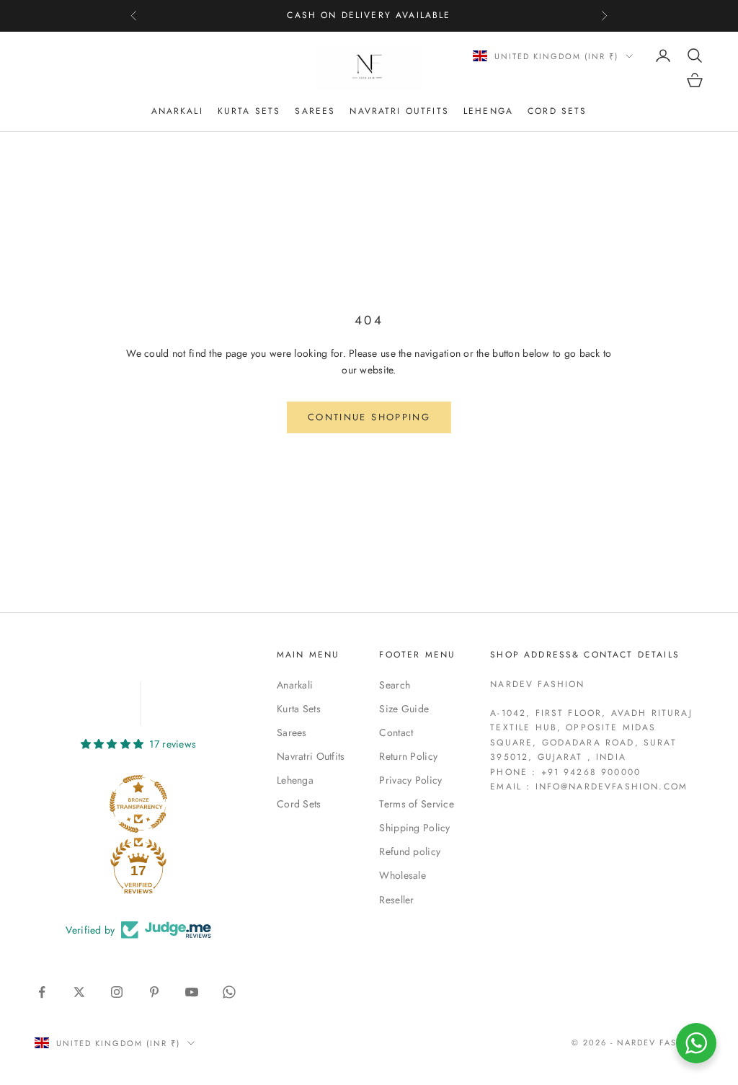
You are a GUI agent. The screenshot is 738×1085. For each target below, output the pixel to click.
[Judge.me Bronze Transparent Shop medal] (138, 804)
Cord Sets (557, 111)
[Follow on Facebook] (42, 992)
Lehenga (488, 111)
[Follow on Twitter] (79, 992)
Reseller (396, 900)
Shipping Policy (414, 827)
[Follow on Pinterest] (154, 992)
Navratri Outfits (399, 111)
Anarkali (177, 111)
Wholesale (402, 875)
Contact (396, 732)
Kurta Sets (249, 111)
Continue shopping (369, 417)
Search (394, 685)
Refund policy (409, 851)
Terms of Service (416, 804)
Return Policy (408, 756)
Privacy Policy (410, 780)
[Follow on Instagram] (117, 992)
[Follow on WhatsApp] (229, 992)
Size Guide (404, 708)
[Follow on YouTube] (191, 992)
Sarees (315, 111)
